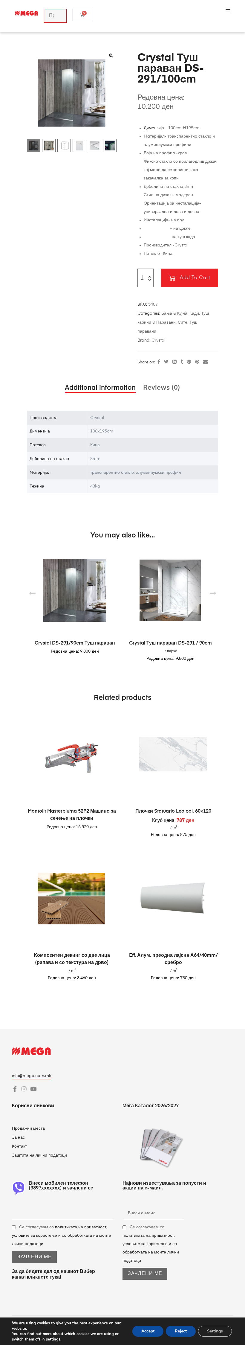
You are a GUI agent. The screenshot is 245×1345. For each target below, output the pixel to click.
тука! (55, 1277)
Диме (149, 128)
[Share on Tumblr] (181, 362)
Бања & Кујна (174, 313)
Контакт (20, 1146)
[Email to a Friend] (205, 362)
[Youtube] (33, 1089)
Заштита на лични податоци (39, 1155)
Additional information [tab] (100, 388)
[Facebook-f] (15, 1089)
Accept (147, 1331)
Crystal (158, 340)
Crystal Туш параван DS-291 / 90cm (170, 643)
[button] (111, 55)
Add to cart (195, 277)
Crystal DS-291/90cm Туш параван (75, 643)
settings (53, 1339)
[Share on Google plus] (189, 362)
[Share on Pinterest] (197, 362)
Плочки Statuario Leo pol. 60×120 (173, 811)
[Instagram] (24, 1089)
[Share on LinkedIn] (174, 362)
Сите (182, 322)
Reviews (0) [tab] (161, 388)
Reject (181, 1331)
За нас (18, 1137)
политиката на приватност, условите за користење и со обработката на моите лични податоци (61, 1235)
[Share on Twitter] (166, 362)
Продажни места (28, 1128)
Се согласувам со (61, 1235)
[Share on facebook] (158, 362)
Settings (215, 1331)
